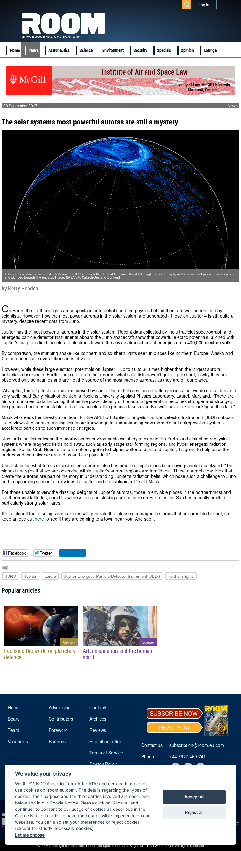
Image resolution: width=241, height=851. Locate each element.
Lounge (210, 50)
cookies (84, 828)
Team (13, 729)
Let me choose (30, 834)
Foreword (58, 729)
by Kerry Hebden (20, 288)
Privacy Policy (103, 763)
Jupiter (30, 576)
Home (15, 50)
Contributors (61, 718)
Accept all (194, 796)
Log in (204, 4)
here (39, 519)
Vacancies (18, 741)
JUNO (10, 576)
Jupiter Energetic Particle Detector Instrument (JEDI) (112, 576)
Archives (97, 718)
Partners (57, 741)
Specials (164, 50)
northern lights (181, 576)
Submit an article (106, 741)
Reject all (194, 812)
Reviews (97, 729)
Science (86, 50)
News (34, 50)
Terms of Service (106, 752)
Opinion (187, 50)
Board (14, 718)
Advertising (60, 707)
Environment (113, 50)
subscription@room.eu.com (196, 745)
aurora (50, 576)
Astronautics (59, 50)
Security (140, 50)
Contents (98, 707)
